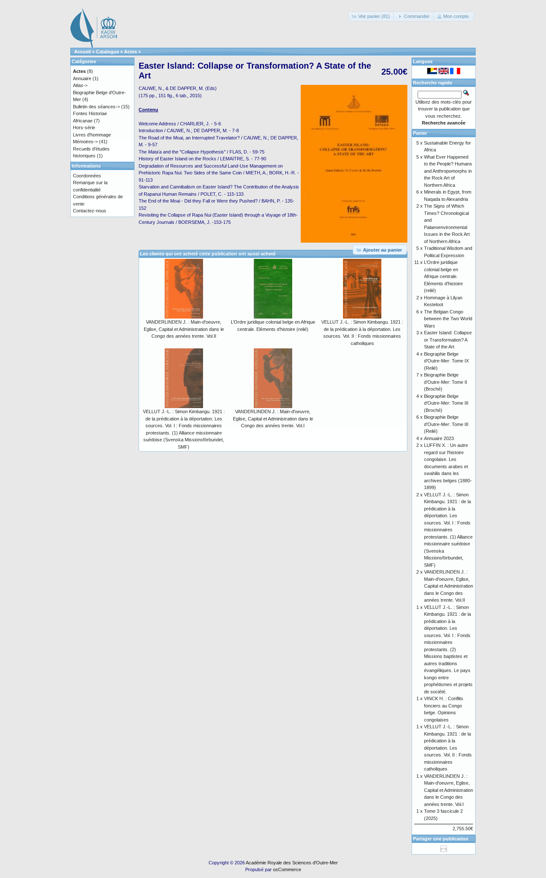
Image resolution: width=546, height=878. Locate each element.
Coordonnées (87, 175)
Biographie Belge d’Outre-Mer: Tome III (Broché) (446, 403)
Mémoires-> (85, 141)
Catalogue (107, 51)
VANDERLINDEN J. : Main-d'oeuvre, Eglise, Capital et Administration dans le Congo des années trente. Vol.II (184, 329)
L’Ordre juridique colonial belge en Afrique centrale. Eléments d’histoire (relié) (443, 276)
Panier (420, 133)
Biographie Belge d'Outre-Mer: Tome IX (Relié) (446, 361)
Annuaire (82, 78)
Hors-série (84, 127)
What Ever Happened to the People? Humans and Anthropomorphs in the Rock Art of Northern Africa (448, 171)
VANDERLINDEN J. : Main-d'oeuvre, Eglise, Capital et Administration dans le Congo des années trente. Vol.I (273, 418)
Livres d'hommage (92, 134)
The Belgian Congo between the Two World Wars (448, 318)
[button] (371, 16)
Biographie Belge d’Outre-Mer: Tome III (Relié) (446, 424)
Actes (130, 51)
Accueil (82, 51)
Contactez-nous (89, 210)
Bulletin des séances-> (96, 106)
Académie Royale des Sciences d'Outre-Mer (292, 862)
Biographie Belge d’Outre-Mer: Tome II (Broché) (445, 381)
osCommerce (287, 869)
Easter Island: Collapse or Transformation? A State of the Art (448, 339)
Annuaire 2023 (439, 438)
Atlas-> (80, 85)
